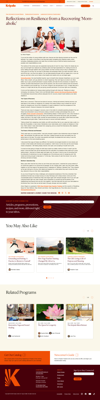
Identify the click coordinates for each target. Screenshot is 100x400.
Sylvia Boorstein (26, 78)
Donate (91, 1)
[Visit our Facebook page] (85, 394)
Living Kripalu (69, 5)
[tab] (46, 277)
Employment (60, 375)
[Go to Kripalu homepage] (12, 377)
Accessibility (59, 394)
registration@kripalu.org (42, 372)
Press (58, 378)
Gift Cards (60, 387)
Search (92, 6)
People (45, 5)
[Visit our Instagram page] (82, 394)
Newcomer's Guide (71, 1)
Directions (60, 384)
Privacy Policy (67, 394)
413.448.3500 (39, 373)
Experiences (36, 5)
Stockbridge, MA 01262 (42, 386)
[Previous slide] (84, 231)
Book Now (85, 5)
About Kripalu (61, 372)
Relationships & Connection (32, 14)
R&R (22, 135)
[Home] (11, 5)
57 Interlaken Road (40, 385)
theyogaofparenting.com (28, 190)
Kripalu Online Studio (82, 1)
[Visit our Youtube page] (90, 394)
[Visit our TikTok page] (94, 394)
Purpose (26, 5)
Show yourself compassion (35, 113)
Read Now (42, 1)
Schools (59, 5)
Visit (51, 5)
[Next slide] (92, 231)
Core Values (60, 381)
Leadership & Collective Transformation (50, 14)
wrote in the (65, 92)
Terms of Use (76, 394)
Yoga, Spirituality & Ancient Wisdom (15, 14)
